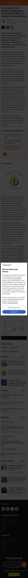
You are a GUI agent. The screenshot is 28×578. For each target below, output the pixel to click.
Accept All (14, 312)
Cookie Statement (12, 303)
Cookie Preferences (14, 307)
